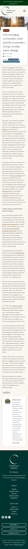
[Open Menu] (24, 11)
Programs (14, 493)
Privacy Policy (16, 542)
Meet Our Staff (14, 509)
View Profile (15, 442)
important (12, 67)
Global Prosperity (13, 59)
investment (5, 195)
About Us (14, 507)
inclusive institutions (16, 175)
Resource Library (14, 495)
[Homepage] (8, 11)
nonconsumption (19, 253)
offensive (4, 129)
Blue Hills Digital (19, 544)
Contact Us (14, 513)
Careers (14, 511)
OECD (11, 361)
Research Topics (14, 491)
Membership (14, 498)
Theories (14, 489)
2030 (15, 295)
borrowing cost (6, 191)
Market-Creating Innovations (11, 61)
